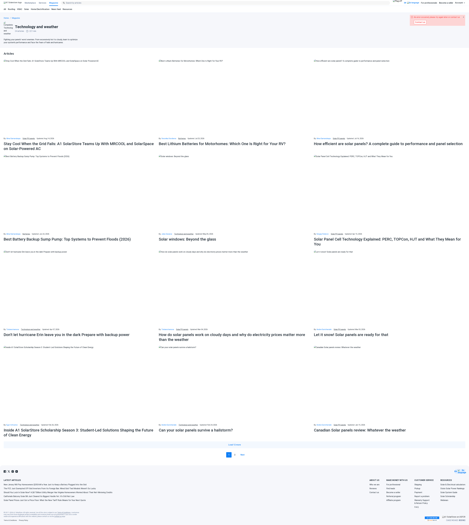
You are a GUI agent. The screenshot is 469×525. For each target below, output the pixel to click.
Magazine (53, 3)
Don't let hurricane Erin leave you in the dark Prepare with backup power (67, 334)
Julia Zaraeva (166, 234)
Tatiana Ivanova (12, 329)
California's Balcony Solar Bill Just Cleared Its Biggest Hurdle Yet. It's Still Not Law (39, 496)
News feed (56, 9)
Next (242, 455)
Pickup (417, 488)
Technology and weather (184, 234)
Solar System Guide (448, 492)
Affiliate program (393, 500)
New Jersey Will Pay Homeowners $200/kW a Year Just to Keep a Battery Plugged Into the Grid (45, 484)
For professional (393, 484)
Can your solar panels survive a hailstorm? (196, 430)
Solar (26, 9)
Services (42, 3)
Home (6, 18)
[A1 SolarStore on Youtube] (16, 471)
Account (459, 3)
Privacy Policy (23, 520)
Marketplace (30, 3)
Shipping (418, 484)
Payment (418, 492)
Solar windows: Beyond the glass (187, 239)
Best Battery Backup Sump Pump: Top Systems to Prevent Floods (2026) (67, 239)
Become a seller (446, 3)
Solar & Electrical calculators (452, 484)
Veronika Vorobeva (168, 138)
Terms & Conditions (64, 512)
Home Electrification (40, 9)
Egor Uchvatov (12, 425)
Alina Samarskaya (13, 138)
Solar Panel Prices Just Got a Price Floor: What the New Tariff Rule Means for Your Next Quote (45, 500)
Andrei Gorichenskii (324, 329)
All (5, 9)
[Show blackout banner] (397, 3)
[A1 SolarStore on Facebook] (5, 471)
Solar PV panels (29, 138)
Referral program (393, 496)
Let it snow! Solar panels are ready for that (351, 334)
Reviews (373, 488)
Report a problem (421, 496)
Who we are (374, 484)
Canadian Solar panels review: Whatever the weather (360, 430)
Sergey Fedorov (323, 234)
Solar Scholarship (447, 496)
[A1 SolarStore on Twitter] (9, 471)
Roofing (11, 9)
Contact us (374, 492)
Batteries (182, 138)
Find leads (390, 488)
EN (405, 3)
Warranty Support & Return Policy (422, 501)
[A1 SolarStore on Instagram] (12, 471)
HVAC (19, 9)
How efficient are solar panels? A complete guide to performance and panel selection (388, 143)
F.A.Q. (416, 507)
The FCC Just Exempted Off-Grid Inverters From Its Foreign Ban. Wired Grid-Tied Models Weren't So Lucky (50, 488)
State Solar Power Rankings (452, 488)
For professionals (429, 3)
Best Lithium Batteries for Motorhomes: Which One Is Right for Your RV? (222, 143)
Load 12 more (234, 445)
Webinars (444, 500)
